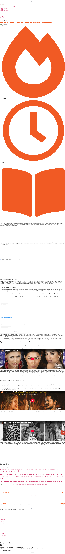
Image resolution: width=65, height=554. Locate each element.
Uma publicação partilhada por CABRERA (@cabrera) (13, 331)
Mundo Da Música (5, 20)
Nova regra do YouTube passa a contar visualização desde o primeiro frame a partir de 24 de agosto (31, 481)
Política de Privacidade (5, 537)
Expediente (3, 533)
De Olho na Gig (6, 492)
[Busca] (7, 6)
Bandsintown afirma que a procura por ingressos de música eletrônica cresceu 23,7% (15, 504)
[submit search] (14, 6)
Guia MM (2, 523)
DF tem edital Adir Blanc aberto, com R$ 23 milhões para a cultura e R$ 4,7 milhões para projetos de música (31, 477)
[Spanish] (3, 3)
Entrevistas (3, 519)
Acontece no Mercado (5, 512)
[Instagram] (1, 545)
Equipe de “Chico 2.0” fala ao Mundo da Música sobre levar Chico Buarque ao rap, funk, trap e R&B (31, 474)
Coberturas (3, 530)
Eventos (2, 521)
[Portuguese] (2, 3)
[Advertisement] (32, 233)
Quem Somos (3, 535)
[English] (0, 3)
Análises (4, 503)
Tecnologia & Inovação (5, 517)
